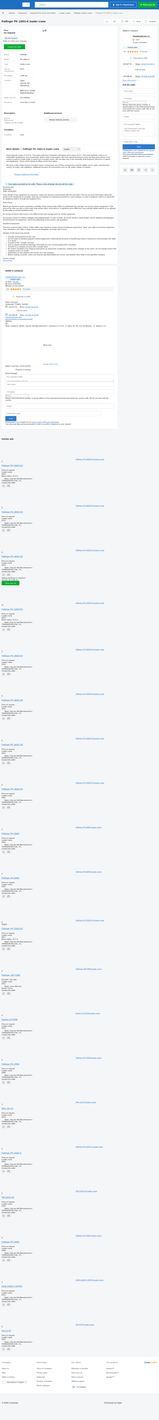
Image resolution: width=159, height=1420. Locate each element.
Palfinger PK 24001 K (11, 1153)
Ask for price (12, 38)
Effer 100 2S (7, 1108)
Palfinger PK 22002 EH (12, 929)
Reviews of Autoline (44, 1381)
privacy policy (37, 422)
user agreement (52, 422)
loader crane (25, 64)
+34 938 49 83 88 (32, 315)
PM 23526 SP (8, 1197)
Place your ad (10, 583)
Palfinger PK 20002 (10, 1242)
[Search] (37, 4)
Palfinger (23, 54)
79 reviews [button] (26, 289)
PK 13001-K (25, 59)
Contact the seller (14, 47)
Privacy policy (42, 1373)
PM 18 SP (6, 1331)
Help (3, 1373)
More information (129, 80)
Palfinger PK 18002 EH (12, 465)
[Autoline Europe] (10, 5)
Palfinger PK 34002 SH (12, 556)
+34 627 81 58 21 (32, 307)
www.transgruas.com (13, 317)
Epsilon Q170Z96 (10, 1019)
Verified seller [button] (15, 279)
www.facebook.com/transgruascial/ (19, 319)
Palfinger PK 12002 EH (12, 609)
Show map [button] (47, 345)
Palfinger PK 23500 (10, 1064)
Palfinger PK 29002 (10, 833)
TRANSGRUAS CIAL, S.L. (15, 277)
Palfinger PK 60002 (10, 878)
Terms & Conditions (44, 1368)
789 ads (15, 282)
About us (5, 1368)
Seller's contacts (8, 1377)
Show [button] (22, 307)
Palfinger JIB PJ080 (11, 975)
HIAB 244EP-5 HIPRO (12, 1286)
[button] (107, 21)
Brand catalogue (43, 1385)
